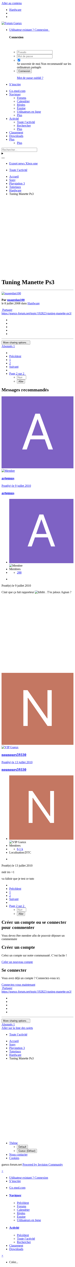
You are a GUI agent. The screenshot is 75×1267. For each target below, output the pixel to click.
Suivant (13, 366)
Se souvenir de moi (28, 63)
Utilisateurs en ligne (29, 111)
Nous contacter (18, 1154)
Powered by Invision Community (42, 1164)
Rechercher (24, 125)
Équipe (21, 108)
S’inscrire (15, 84)
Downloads (16, 136)
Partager (7, 310)
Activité (14, 118)
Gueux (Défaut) (26, 1150)
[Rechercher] (3, 158)
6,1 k (20, 849)
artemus (8, 478)
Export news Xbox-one (23, 163)
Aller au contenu (12, 3)
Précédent (15, 356)
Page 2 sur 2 (17, 373)
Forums (21, 97)
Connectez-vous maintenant (18, 984)
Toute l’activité (26, 122)
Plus (19, 115)
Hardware (34, 303)
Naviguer (15, 94)
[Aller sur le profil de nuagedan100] (11, 293)
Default (22, 1146)
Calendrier (23, 101)
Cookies (14, 1158)
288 (19, 572)
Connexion (24, 71)
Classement (16, 132)
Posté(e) (16, 485)
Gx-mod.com (17, 91)
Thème (13, 1143)
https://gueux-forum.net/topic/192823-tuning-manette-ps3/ (37, 313)
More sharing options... (16, 342)
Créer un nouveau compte (17, 962)
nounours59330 (14, 755)
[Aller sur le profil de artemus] (37, 467)
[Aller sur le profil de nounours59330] (37, 743)
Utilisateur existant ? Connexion (29, 29)
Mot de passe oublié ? (30, 77)
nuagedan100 (16, 300)
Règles (21, 104)
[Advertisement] (37, 236)
